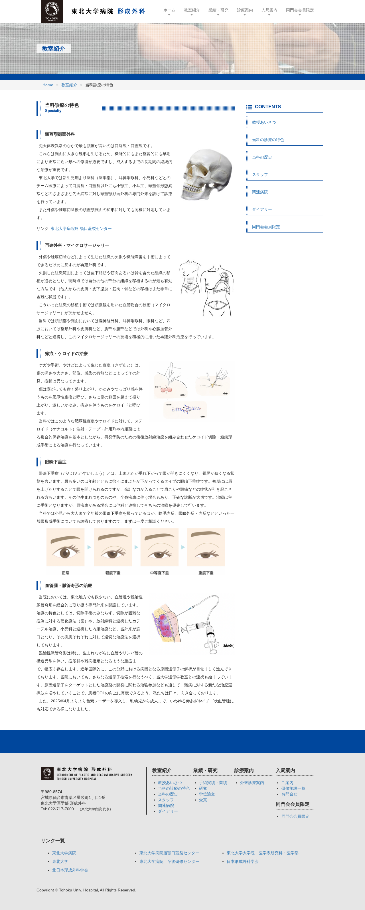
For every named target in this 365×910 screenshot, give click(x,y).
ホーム (171, 9)
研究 (203, 788)
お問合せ (289, 794)
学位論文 (207, 794)
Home (47, 85)
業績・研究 (218, 10)
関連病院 (260, 192)
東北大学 (60, 861)
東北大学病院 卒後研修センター (169, 861)
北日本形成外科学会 (70, 870)
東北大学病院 (64, 853)
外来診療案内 (252, 782)
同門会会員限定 (300, 10)
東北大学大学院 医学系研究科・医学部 (263, 853)
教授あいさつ (264, 122)
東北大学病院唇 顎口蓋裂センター (81, 228)
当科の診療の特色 (268, 139)
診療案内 (245, 10)
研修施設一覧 (293, 788)
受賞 (203, 799)
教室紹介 (192, 10)
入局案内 (269, 10)
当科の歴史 (262, 157)
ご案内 (287, 782)
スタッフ (260, 174)
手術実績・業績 (213, 782)
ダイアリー (262, 209)
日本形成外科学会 (243, 861)
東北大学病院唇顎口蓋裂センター (169, 853)
